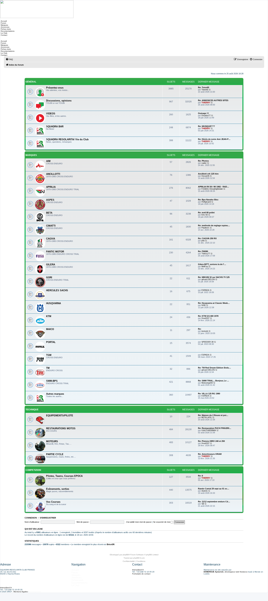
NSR (203, 305)
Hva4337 (205, 318)
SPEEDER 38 (207, 342)
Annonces (4, 27)
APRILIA (51, 187)
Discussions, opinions (58, 100)
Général (31, 81)
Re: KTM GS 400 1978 (208, 316)
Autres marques (55, 393)
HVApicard (206, 202)
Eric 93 (204, 215)
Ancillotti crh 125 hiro (208, 174)
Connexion (31, 518)
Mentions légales (20, 592)
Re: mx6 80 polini (206, 212)
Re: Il (200, 476)
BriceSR (110, 544)
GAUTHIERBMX (208, 430)
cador (204, 163)
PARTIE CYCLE (54, 454)
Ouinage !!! (203, 113)
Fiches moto (5, 29)
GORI (49, 277)
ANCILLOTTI (53, 174)
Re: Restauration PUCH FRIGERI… (214, 428)
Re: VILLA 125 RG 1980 (209, 393)
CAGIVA (50, 238)
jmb (203, 240)
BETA (49, 212)
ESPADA (205, 290)
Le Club (3, 33)
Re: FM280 (203, 251)
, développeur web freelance (226, 572)
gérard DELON (208, 279)
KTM (48, 316)
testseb (204, 331)
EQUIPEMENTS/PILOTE (59, 415)
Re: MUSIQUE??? (206, 126)
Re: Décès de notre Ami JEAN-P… (214, 139)
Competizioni (33, 470)
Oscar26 (205, 176)
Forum (3, 23)
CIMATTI (51, 225)
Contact (3, 35)
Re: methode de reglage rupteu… (214, 225)
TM (48, 368)
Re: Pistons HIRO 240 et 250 (211, 441)
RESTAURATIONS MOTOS (60, 428)
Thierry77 (205, 253)
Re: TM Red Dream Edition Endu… (214, 368)
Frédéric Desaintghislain (212, 189)
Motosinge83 (207, 383)
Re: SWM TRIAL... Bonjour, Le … (213, 381)
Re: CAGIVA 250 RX (207, 238)
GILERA (50, 264)
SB (202, 504)
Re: (199, 329)
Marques (4, 25)
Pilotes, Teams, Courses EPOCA (64, 476)
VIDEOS (50, 113)
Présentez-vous (54, 87)
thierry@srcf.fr (138, 570)
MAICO (50, 329)
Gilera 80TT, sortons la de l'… (212, 264)
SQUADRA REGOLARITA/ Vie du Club (67, 139)
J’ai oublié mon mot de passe (139, 522)
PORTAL (51, 342)
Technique (32, 409)
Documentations (7, 31)
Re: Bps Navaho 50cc (208, 200)
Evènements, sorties (57, 489)
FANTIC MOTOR (55, 251)
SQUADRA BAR (54, 126)
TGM (48, 355)
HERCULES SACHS (57, 290)
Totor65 (204, 90)
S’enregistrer (48, 518)
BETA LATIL (206, 417)
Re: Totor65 (203, 87)
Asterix (204, 491)
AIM (48, 161)
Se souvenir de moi (162, 522)
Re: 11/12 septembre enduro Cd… (214, 501)
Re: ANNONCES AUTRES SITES (213, 100)
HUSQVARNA (53, 303)
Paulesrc (205, 228)
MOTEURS (52, 441)
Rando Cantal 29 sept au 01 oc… (213, 489)
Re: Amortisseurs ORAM (210, 454)
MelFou (204, 266)
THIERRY (205, 102)
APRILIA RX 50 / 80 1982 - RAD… (213, 187)
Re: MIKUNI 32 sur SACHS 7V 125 (214, 277)
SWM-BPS (52, 381)
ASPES (50, 200)
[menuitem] (9, 59)
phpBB (126, 555)
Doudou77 (206, 115)
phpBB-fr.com (139, 558)
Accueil (3, 21)
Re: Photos (203, 161)
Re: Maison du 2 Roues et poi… (213, 415)
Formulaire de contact (141, 574)
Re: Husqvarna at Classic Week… (214, 303)
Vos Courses (53, 501)
